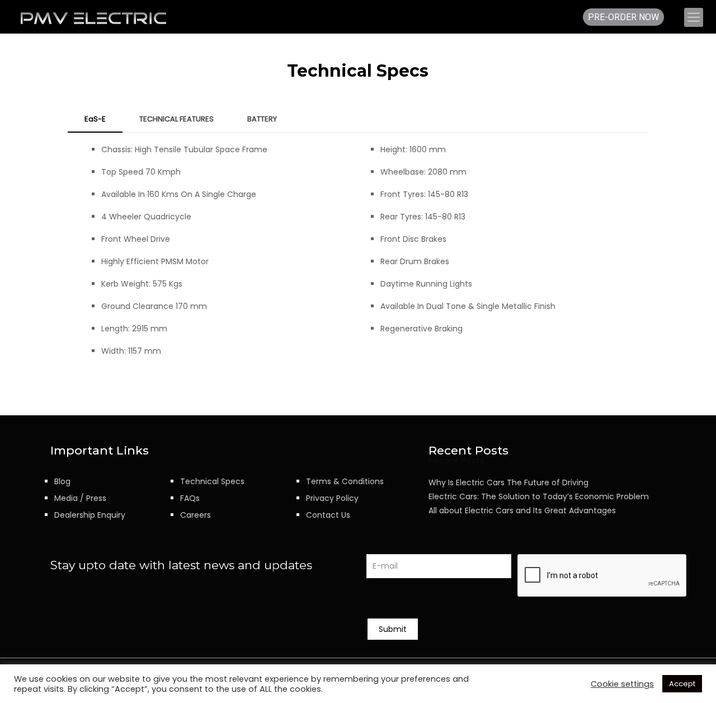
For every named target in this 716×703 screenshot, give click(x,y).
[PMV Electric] (93, 18)
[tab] (95, 119)
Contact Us (328, 515)
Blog (62, 481)
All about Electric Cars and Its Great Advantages (522, 510)
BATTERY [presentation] (262, 119)
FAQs (190, 498)
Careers (195, 515)
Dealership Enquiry (89, 515)
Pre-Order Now (623, 17)
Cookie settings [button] (622, 684)
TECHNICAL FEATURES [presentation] (176, 119)
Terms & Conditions (345, 481)
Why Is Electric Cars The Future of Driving (508, 482)
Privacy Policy (332, 498)
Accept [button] (682, 683)
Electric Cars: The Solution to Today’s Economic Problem (538, 496)
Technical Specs (212, 481)
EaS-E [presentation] (95, 119)
